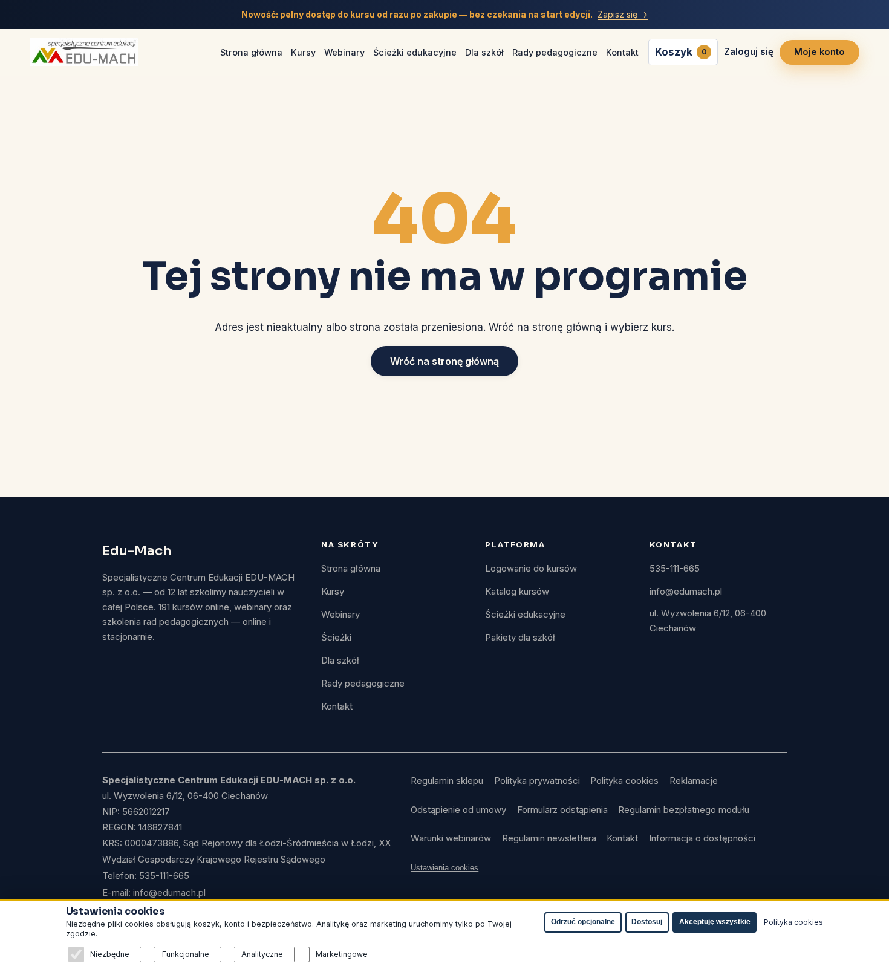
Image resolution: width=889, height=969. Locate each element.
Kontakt (622, 52)
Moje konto (819, 52)
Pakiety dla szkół (520, 637)
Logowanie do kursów (531, 568)
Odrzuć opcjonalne (583, 922)
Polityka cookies (624, 780)
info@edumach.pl (686, 591)
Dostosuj (646, 922)
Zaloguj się (748, 51)
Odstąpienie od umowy (458, 809)
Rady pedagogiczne (555, 52)
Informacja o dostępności (702, 838)
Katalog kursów (517, 591)
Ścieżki (336, 637)
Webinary (344, 52)
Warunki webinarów (451, 838)
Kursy (303, 52)
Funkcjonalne (185, 954)
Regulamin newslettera (549, 838)
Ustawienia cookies (444, 867)
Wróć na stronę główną (444, 361)
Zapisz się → (623, 14)
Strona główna (251, 52)
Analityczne (262, 954)
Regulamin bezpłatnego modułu (683, 809)
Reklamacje (693, 780)
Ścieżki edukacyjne (415, 52)
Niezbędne (109, 954)
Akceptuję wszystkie (715, 922)
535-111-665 (675, 568)
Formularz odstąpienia (562, 809)
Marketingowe (342, 954)
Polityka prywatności (537, 780)
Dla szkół (484, 52)
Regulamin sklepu (447, 780)
